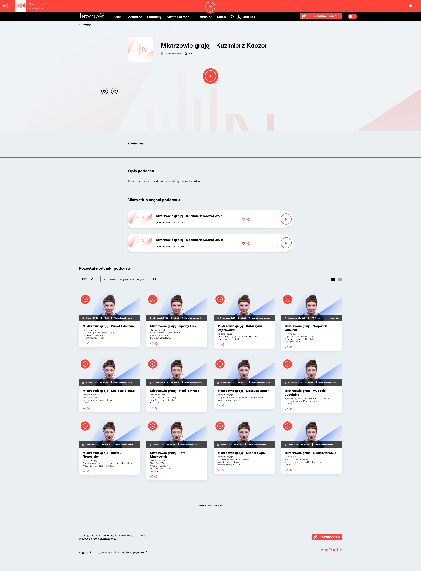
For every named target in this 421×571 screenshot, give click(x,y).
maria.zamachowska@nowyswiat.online (176, 181)
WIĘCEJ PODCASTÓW (210, 505)
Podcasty (154, 16)
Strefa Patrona (178, 16)
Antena (132, 16)
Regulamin (85, 552)
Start (117, 16)
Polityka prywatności (135, 552)
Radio (203, 16)
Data (84, 278)
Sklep (221, 16)
